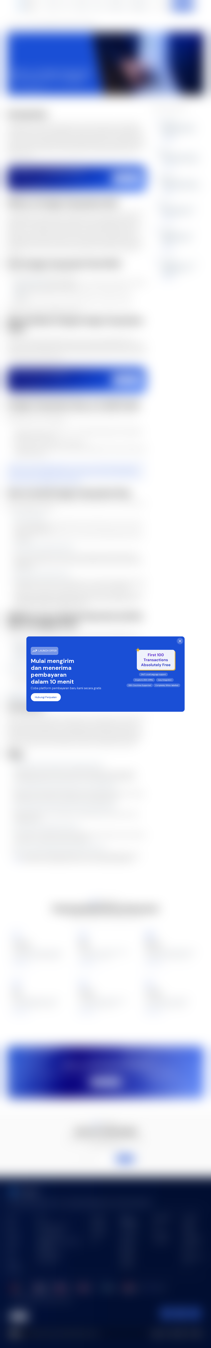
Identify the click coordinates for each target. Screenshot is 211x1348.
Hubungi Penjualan (46, 697)
